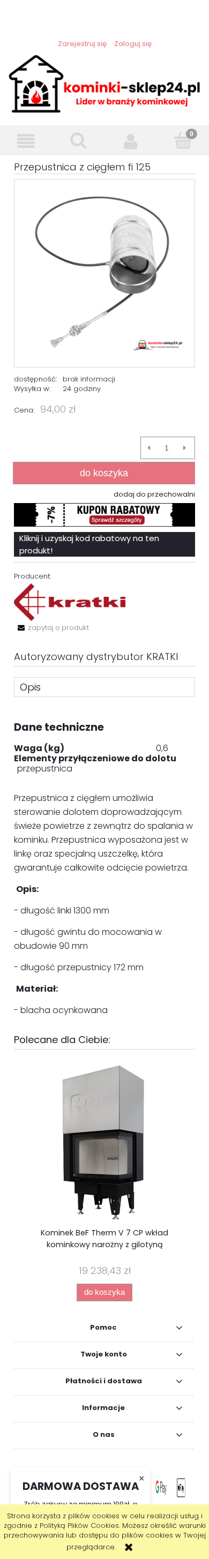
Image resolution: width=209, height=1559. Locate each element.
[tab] (104, 686)
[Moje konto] (130, 141)
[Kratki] (69, 602)
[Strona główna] (104, 83)
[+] (184, 448)
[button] (26, 141)
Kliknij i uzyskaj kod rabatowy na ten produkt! (89, 544)
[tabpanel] (104, 868)
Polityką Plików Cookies (79, 1525)
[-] (148, 448)
